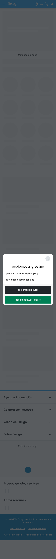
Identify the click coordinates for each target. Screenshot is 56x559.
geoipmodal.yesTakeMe (28, 299)
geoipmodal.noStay (28, 289)
